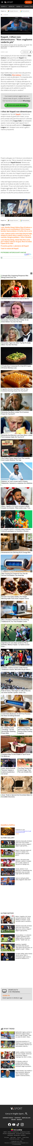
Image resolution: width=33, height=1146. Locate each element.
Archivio (19, 1119)
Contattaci (17, 1117)
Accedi (28, 2)
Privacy (19, 1137)
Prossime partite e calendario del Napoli (15, 246)
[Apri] (2, 2)
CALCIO (6, 14)
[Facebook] (9, 1125)
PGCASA (5, 1133)
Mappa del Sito (26, 1117)
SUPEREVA (23, 1135)
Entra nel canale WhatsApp (17, 105)
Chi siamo (6, 1137)
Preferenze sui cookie (14, 1138)
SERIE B (11, 6)
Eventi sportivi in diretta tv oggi (12, 998)
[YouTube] (13, 1125)
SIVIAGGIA (27, 1133)
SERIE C (19, 6)
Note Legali (13, 1137)
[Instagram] (22, 1125)
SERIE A (4, 6)
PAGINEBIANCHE (11, 1133)
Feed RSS (13, 1119)
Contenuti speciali (8, 1117)
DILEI (23, 1133)
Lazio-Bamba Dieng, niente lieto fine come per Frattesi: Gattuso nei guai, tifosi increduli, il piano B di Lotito (16, 241)
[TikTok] (17, 1125)
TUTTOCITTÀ (19, 1133)
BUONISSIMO (17, 1135)
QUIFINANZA (10, 1135)
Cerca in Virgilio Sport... (15, 1113)
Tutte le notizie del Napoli (9, 248)
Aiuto (22, 1138)
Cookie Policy (26, 1137)
